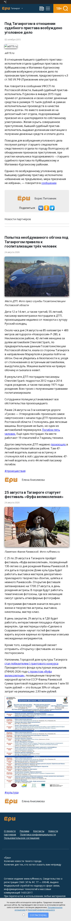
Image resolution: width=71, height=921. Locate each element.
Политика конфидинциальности (38, 834)
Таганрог (15, 8)
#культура (11, 792)
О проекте (10, 831)
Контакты (38, 831)
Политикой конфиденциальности (41, 910)
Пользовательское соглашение (21, 838)
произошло (58, 444)
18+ (59, 8)
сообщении (48, 183)
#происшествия (15, 471)
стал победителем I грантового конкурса (31, 663)
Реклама (24, 831)
